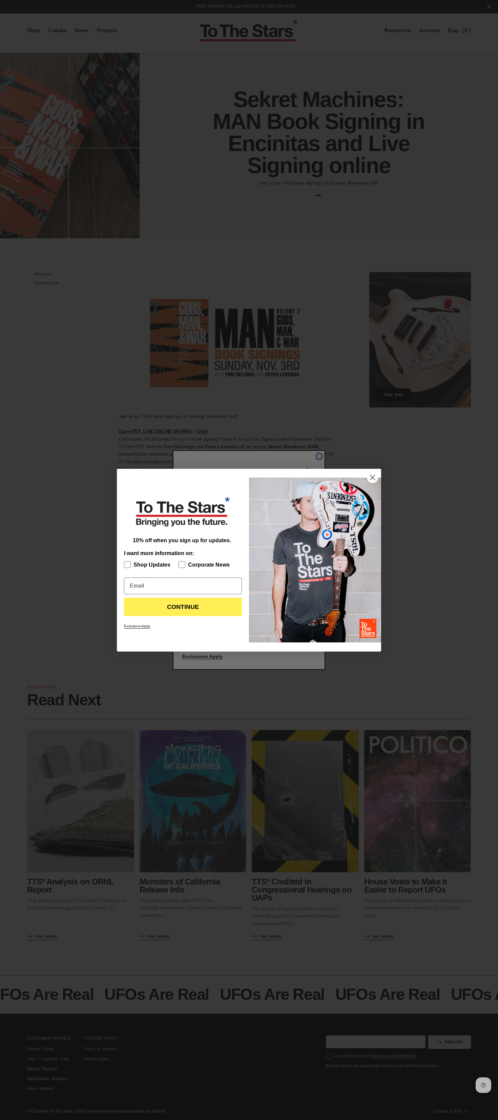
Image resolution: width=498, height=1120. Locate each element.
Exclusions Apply (137, 626)
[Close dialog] (372, 477)
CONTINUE (183, 606)
